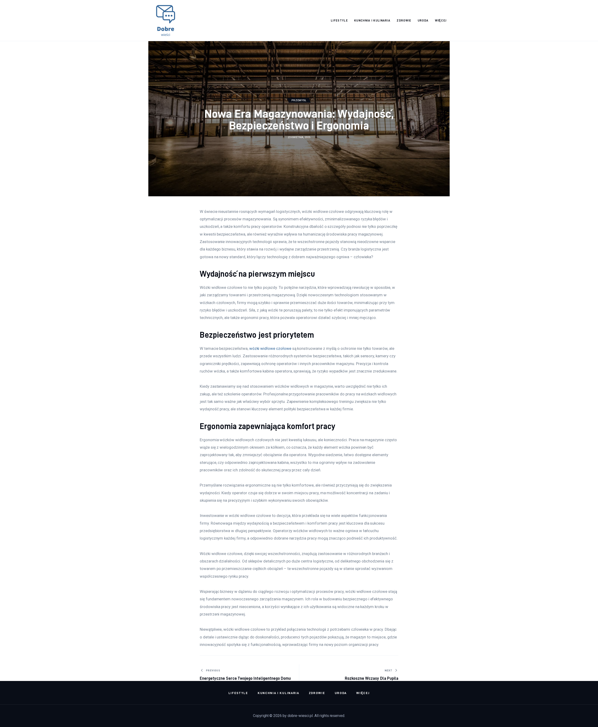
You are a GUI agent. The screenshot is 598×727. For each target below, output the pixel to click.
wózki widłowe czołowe (270, 348)
